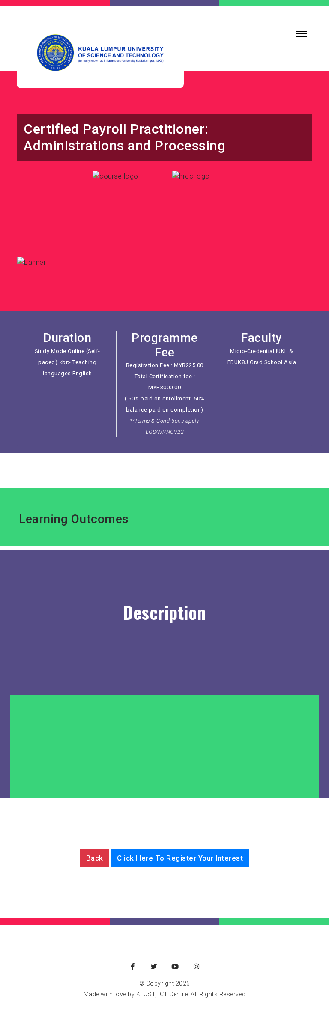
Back (94, 858)
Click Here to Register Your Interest (180, 858)
